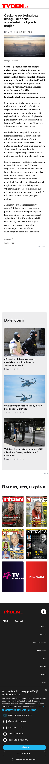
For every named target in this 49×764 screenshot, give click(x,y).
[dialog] (24, 725)
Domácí (43, 626)
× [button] (46, 690)
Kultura (43, 666)
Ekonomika (41, 650)
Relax (44, 682)
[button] (24, 710)
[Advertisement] (24, 272)
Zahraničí (42, 634)
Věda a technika (39, 642)
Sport (43, 658)
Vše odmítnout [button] (24, 753)
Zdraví (43, 674)
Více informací (41, 706)
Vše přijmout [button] (24, 747)
